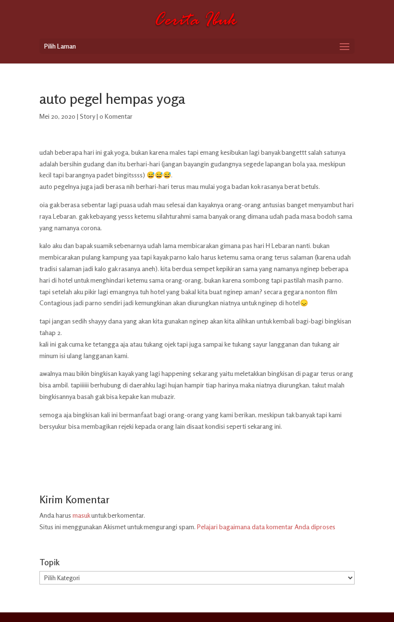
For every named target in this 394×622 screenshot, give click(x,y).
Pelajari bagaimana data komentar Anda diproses (266, 526)
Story (87, 116)
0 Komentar (116, 116)
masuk (81, 515)
